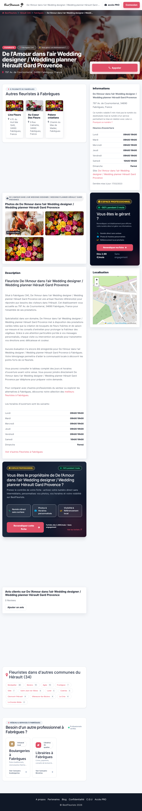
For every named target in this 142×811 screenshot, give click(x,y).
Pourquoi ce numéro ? (102, 122)
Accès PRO (100, 799)
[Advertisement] (44, 167)
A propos (40, 799)
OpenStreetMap (121, 323)
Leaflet (109, 323)
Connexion (131, 4)
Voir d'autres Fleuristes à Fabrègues (24, 451)
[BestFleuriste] (13, 5)
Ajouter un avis (15, 607)
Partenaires (54, 799)
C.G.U (89, 799)
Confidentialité (76, 799)
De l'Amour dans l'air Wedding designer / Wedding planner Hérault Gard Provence (114, 174)
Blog (64, 799)
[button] (115, 298)
